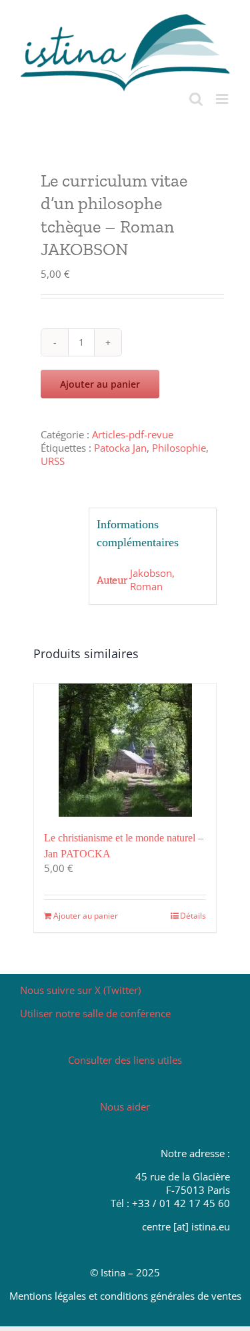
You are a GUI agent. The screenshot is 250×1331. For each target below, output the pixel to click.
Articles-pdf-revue (132, 434)
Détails (193, 915)
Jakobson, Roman (152, 579)
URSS (53, 461)
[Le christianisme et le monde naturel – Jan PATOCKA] (125, 750)
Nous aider (125, 1106)
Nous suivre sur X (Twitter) (80, 990)
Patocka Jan (120, 447)
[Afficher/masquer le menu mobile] (223, 99)
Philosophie (179, 447)
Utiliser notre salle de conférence (95, 1013)
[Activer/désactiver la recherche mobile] (196, 99)
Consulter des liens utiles (125, 1060)
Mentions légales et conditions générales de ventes (125, 1295)
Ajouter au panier (100, 384)
